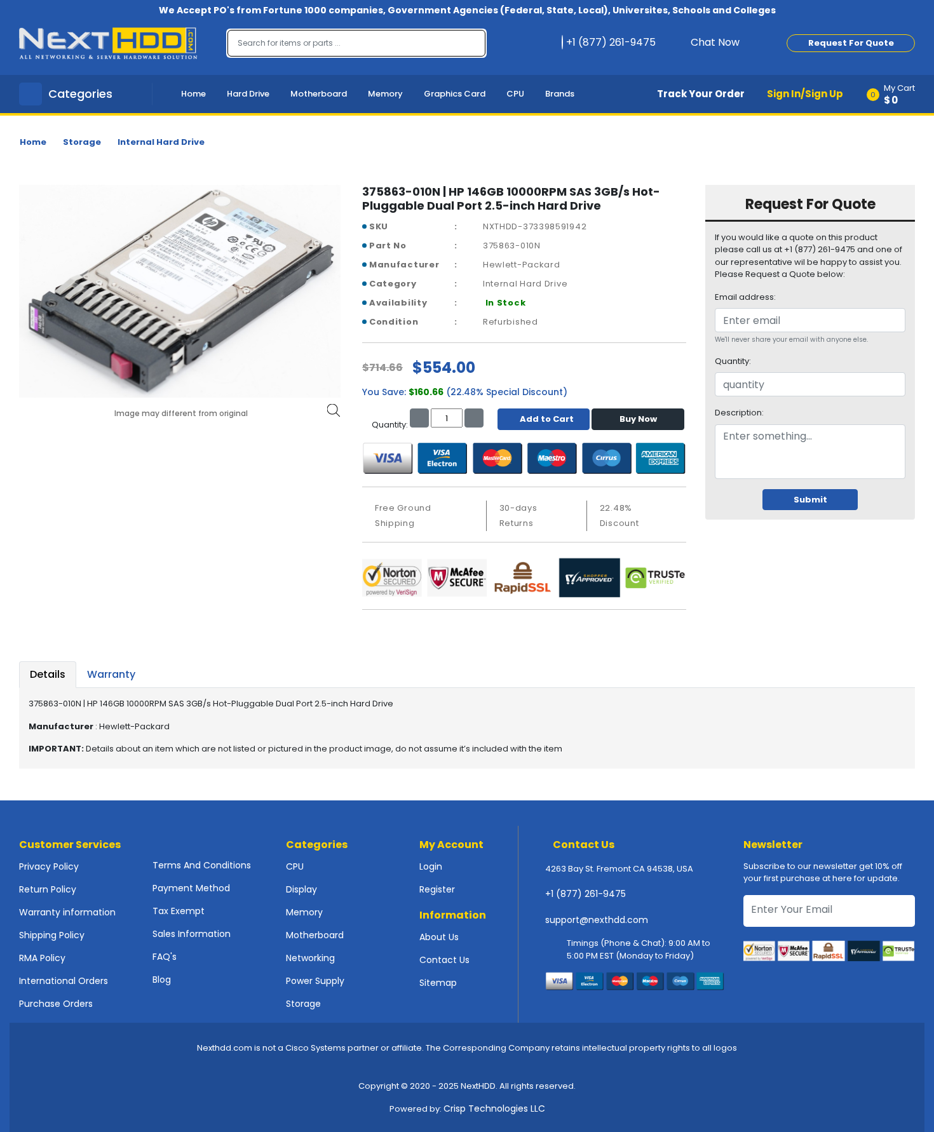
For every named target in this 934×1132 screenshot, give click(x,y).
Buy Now (638, 419)
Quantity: (733, 361)
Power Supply (315, 980)
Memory (385, 94)
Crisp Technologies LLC (494, 1108)
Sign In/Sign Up (805, 93)
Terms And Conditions (201, 865)
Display (301, 889)
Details (47, 674)
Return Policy (47, 889)
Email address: (745, 297)
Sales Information (191, 933)
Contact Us (444, 959)
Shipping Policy (52, 935)
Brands (559, 94)
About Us (439, 937)
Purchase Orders (56, 1003)
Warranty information (67, 912)
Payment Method (191, 888)
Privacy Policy (49, 866)
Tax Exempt (178, 911)
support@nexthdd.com (596, 919)
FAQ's (164, 956)
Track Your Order (701, 93)
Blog (161, 979)
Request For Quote (851, 43)
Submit (810, 500)
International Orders (63, 980)
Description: (739, 413)
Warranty (111, 674)
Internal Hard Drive (161, 142)
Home (193, 94)
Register (437, 889)
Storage (82, 142)
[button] (895, 94)
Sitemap (438, 982)
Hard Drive (248, 94)
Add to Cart (547, 419)
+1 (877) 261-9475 (585, 893)
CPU (515, 94)
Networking (310, 958)
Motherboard (318, 94)
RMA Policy (42, 958)
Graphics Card (454, 94)
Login (430, 866)
